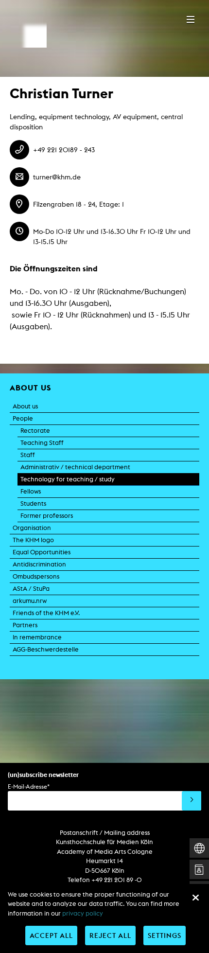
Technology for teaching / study (67, 479)
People (23, 418)
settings (164, 935)
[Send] (191, 801)
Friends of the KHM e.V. (46, 613)
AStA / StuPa (31, 588)
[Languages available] (199, 848)
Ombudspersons (36, 576)
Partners (25, 625)
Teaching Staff (42, 442)
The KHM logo (33, 540)
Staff (27, 455)
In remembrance (37, 637)
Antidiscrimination (39, 564)
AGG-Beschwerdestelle (46, 649)
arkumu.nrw (30, 600)
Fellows (30, 491)
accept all (51, 935)
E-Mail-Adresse (29, 786)
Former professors (46, 515)
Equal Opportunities (41, 552)
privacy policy (82, 913)
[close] (195, 897)
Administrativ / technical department (75, 467)
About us (25, 406)
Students (33, 503)
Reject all (110, 935)
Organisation (32, 527)
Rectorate (35, 430)
